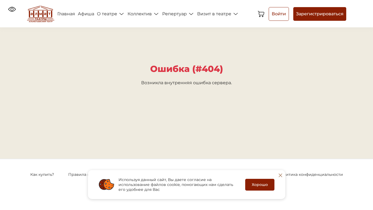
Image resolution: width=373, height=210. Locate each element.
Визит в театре (214, 13)
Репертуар (175, 13)
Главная (66, 13)
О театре (107, 13)
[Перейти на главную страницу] (41, 13)
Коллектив (140, 13)
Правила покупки (86, 174)
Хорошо (260, 184)
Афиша (86, 13)
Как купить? (42, 174)
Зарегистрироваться (320, 13)
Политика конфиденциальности (310, 174)
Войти (279, 13)
